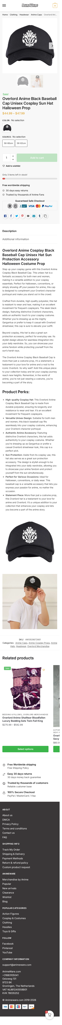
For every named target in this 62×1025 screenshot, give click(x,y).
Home (5, 14)
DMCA (6, 819)
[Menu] (7, 5)
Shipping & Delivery (13, 853)
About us (7, 815)
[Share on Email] (28, 216)
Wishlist (6, 897)
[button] (13, 156)
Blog (4, 901)
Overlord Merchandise (38, 646)
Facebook (8, 943)
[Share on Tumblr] (39, 216)
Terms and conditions (14, 828)
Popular (6, 883)
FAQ (4, 837)
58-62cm (21, 143)
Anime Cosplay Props (39, 643)
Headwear (24, 14)
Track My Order (11, 849)
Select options (25, 749)
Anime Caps (36, 14)
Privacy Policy (10, 824)
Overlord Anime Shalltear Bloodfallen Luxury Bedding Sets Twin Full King (23, 719)
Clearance (8, 892)
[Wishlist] (43, 669)
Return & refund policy (15, 862)
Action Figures (10, 913)
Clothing (13, 14)
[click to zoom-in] (29, 45)
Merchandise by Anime (15, 879)
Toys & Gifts (9, 931)
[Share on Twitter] (17, 216)
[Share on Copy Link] (45, 216)
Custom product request (16, 867)
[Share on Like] (5, 216)
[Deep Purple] (7, 128)
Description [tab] (9, 231)
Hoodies (7, 927)
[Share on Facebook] (11, 216)
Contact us (8, 832)
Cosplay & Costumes (14, 918)
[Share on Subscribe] (34, 216)
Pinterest (7, 948)
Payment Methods (12, 858)
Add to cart (37, 157)
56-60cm (8, 143)
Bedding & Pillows (12, 714)
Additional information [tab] (15, 239)
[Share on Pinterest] (22, 216)
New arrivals (9, 888)
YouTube (7, 952)
